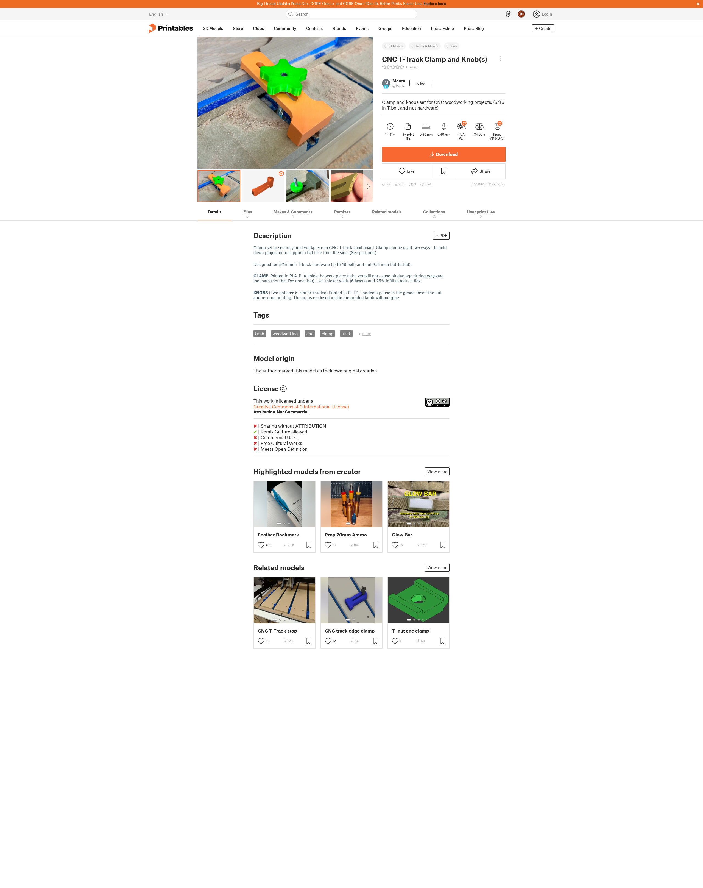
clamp (327, 333)
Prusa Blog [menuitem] (474, 28)
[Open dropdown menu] (500, 58)
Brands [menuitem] (339, 28)
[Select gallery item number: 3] (289, 523)
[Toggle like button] (261, 545)
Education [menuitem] (411, 28)
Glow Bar (402, 534)
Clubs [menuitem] (258, 28)
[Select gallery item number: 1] (279, 523)
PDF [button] (443, 235)
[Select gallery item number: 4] (423, 523)
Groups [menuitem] (385, 28)
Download (447, 154)
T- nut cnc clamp (410, 630)
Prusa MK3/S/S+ (497, 136)
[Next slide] (368, 186)
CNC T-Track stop (277, 630)
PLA (462, 134)
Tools (453, 46)
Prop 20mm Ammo (346, 534)
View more (437, 471)
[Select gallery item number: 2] (284, 523)
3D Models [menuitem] (213, 28)
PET (462, 138)
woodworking (285, 333)
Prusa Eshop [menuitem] (442, 28)
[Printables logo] (171, 28)
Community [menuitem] (285, 28)
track (346, 333)
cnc (309, 333)
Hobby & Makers (427, 46)
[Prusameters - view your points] (521, 14)
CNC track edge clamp (350, 630)
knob (259, 333)
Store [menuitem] (238, 28)
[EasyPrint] (508, 14)
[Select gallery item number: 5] (427, 523)
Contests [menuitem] (314, 28)
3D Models (395, 46)
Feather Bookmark (278, 534)
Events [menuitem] (362, 28)
